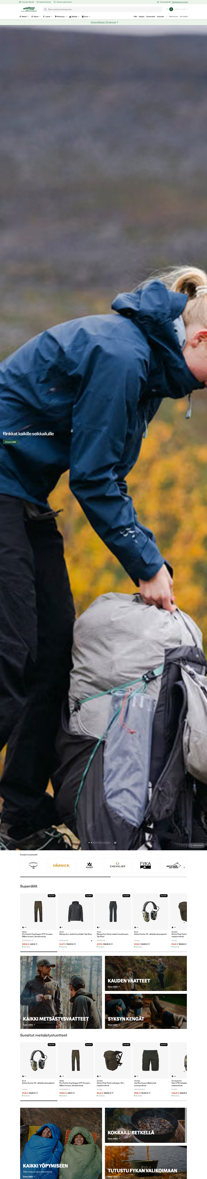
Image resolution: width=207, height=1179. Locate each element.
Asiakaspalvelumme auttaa (180, 2)
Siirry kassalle (180, 9)
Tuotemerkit (150, 16)
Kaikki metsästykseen (13, 442)
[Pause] (115, 842)
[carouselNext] (184, 867)
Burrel (136, 932)
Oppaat (141, 16)
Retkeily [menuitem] (74, 16)
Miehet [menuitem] (24, 16)
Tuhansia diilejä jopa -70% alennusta (103, 22)
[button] (97, 842)
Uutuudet (160, 16)
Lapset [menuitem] (47, 16)
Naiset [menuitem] (36, 16)
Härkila (24, 932)
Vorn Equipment (177, 1080)
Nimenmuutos (173, 16)
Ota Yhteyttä (184, 16)
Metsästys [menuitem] (61, 16)
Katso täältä (28, 1025)
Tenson (61, 932)
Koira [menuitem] (86, 16)
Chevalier (175, 932)
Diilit (135, 16)
